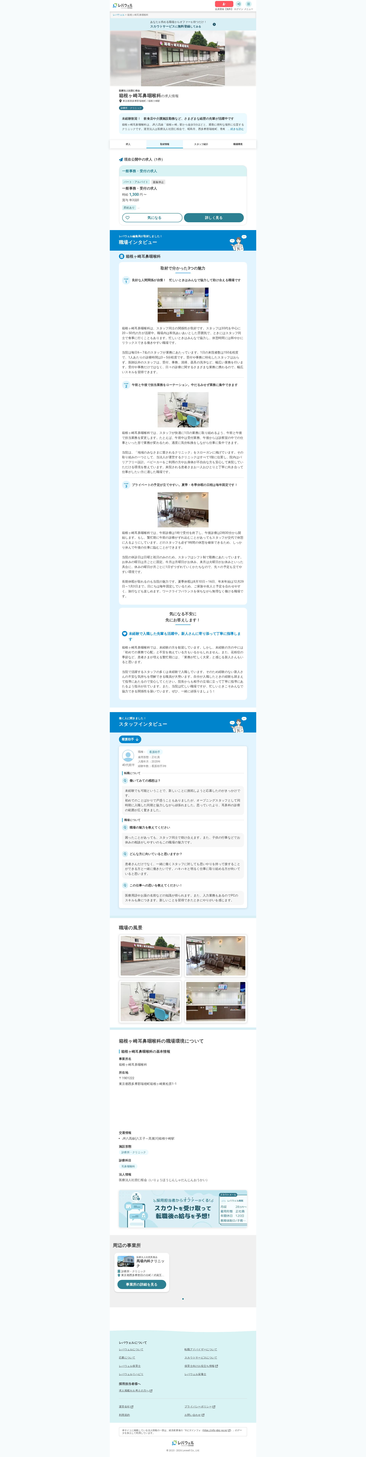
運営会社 (124, 1406)
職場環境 (238, 144)
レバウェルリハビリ (131, 1374)
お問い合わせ (193, 1414)
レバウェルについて (131, 1349)
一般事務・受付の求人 (139, 188)
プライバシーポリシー (198, 1406)
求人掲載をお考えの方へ (134, 1390)
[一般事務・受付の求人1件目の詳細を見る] (183, 200)
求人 (128, 144)
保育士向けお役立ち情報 (199, 1365)
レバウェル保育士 (130, 1365)
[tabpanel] (183, 827)
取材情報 (164, 144)
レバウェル (118, 15)
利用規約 (124, 1414)
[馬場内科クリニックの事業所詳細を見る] (141, 1272)
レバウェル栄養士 (195, 1374)
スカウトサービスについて (201, 1357)
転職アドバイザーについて (201, 1349)
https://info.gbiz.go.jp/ (215, 1430)
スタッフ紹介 (201, 144)
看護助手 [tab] (128, 739)
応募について (127, 1357)
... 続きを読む (236, 128)
